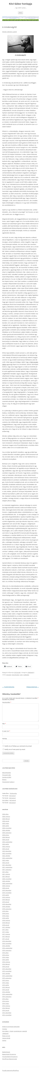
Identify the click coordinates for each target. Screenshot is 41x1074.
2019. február (6, 899)
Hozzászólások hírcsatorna (9, 1056)
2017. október (6, 927)
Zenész (4, 1040)
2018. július (5, 911)
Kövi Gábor (5, 800)
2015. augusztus (6, 978)
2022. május (5, 860)
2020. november (6, 879)
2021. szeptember (7, 867)
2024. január (5, 839)
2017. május (5, 932)
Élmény (4, 779)
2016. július (5, 953)
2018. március (6, 920)
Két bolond (12, 796)
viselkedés (26, 675)
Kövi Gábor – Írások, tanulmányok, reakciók (14, 1031)
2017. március (6, 934)
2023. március (6, 846)
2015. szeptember (7, 976)
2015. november (6, 971)
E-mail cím (6, 731)
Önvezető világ (6, 775)
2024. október (6, 830)
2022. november (6, 853)
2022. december (6, 851)
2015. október (6, 973)
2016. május (5, 957)
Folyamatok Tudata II (8, 782)
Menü (20, 12)
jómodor (8, 675)
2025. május (5, 823)
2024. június (5, 835)
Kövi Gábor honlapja (20, 3)
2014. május (5, 1003)
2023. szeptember (7, 842)
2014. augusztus (6, 996)
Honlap (4, 738)
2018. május (5, 916)
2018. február (6, 923)
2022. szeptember (7, 858)
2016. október (6, 946)
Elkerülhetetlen (6, 772)
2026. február (6, 819)
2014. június (5, 1001)
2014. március (6, 1006)
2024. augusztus (6, 833)
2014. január (5, 1010)
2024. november (6, 828)
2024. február (6, 837)
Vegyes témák (6, 1038)
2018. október (6, 906)
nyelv (21, 675)
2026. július (5, 814)
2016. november (6, 943)
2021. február (6, 876)
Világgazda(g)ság (32, 687)
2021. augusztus (6, 869)
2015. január (5, 990)
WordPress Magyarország (9, 1059)
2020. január (5, 888)
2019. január (5, 902)
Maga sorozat (6, 1036)
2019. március (6, 897)
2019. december (6, 890)
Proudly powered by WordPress (10, 1070)
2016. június (5, 955)
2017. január (5, 939)
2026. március (6, 816)
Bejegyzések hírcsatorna (9, 1054)
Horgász (4, 1029)
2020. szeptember (7, 883)
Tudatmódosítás (8, 687)
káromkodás (15, 675)
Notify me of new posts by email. (15, 749)
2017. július (5, 929)
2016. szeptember (7, 948)
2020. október (6, 881)
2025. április (5, 826)
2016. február (6, 964)
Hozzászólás (6, 702)
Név (4, 724)
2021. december (6, 865)
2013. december (6, 1013)
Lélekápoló (31, 672)
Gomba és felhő (6, 777)
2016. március (6, 962)
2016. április (5, 959)
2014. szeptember (7, 994)
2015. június (5, 980)
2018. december (6, 904)
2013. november (6, 1015)
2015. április (5, 985)
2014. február (6, 1008)
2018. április (5, 918)
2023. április (5, 844)
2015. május (5, 983)
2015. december (6, 969)
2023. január (5, 849)
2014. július (5, 999)
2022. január (5, 863)
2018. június (5, 913)
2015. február (6, 987)
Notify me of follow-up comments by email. (18, 746)
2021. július (5, 872)
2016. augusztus (6, 950)
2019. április (5, 895)
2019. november (6, 893)
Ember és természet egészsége (11, 1026)
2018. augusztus (6, 909)
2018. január (5, 925)
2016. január (5, 966)
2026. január (5, 821)
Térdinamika (13, 793)
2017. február (6, 936)
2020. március (6, 886)
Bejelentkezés (6, 1052)
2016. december (6, 941)
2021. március (6, 874)
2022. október (6, 856)
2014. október (6, 992)
